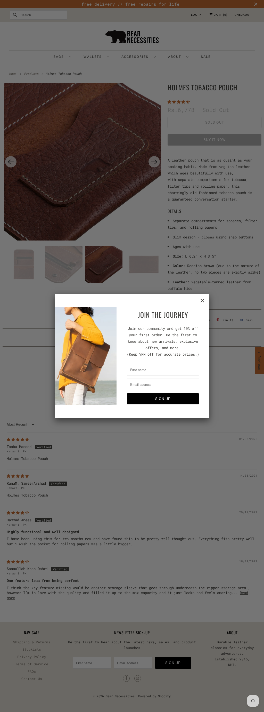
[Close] (202, 300)
